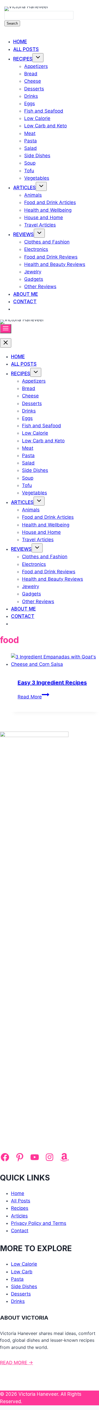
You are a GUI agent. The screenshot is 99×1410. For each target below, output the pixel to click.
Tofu (29, 170)
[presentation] (55, 660)
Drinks (31, 96)
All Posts (26, 49)
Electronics (36, 249)
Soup (29, 163)
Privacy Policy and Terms (38, 1223)
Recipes (22, 59)
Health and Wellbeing (48, 210)
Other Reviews (40, 286)
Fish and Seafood (43, 111)
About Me (25, 294)
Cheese (32, 81)
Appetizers (36, 66)
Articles (24, 187)
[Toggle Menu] (5, 328)
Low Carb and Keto (45, 125)
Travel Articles (40, 225)
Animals (33, 195)
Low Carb (21, 1271)
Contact (25, 301)
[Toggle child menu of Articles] (41, 186)
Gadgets (33, 279)
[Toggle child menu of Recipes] (37, 57)
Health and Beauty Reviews (54, 264)
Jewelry (32, 271)
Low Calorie (37, 118)
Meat (29, 133)
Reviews (23, 234)
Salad (30, 148)
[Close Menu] (5, 343)
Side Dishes (37, 155)
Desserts (34, 88)
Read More (33, 697)
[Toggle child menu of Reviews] (39, 233)
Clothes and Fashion (47, 242)
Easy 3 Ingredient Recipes (52, 682)
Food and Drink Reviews (51, 257)
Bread (30, 73)
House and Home (43, 217)
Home (20, 41)
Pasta (30, 141)
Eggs (29, 103)
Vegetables (36, 178)
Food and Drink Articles (50, 202)
